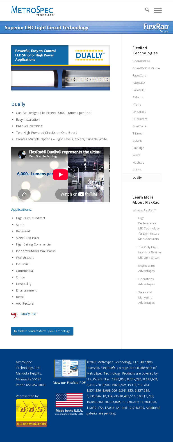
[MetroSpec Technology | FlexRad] (33, 10)
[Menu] (155, 10)
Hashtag (138, 162)
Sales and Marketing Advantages (146, 297)
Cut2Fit (137, 141)
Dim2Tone (139, 126)
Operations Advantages (146, 281)
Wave (137, 155)
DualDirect (140, 119)
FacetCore (139, 75)
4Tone (137, 104)
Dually (137, 178)
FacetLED (139, 83)
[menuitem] (145, 10)
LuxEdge (138, 148)
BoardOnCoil (141, 61)
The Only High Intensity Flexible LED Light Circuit (149, 252)
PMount (138, 97)
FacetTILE (139, 90)
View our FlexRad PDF (69, 382)
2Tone (137, 170)
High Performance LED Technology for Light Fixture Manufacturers (149, 228)
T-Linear (138, 133)
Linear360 (139, 112)
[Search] (145, 10)
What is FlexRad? (144, 210)
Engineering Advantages (146, 268)
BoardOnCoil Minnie (146, 68)
